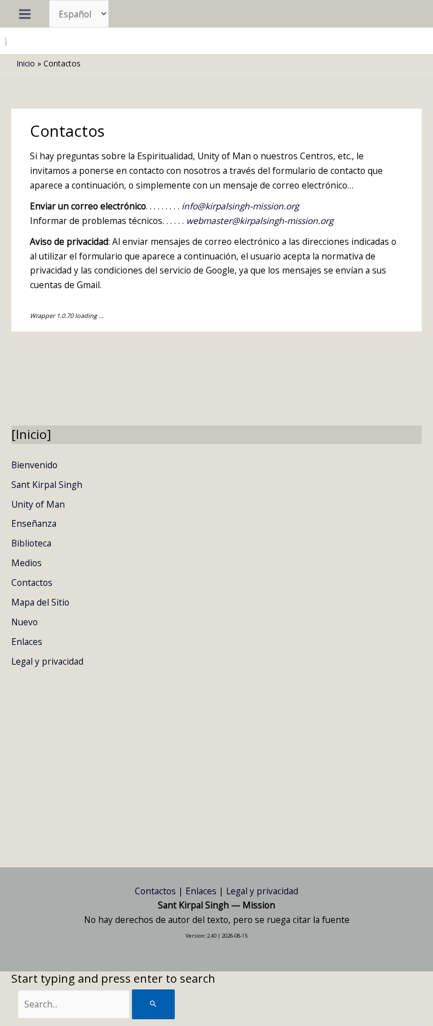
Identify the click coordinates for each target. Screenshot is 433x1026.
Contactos (31, 582)
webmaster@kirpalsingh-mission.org (259, 220)
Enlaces (26, 641)
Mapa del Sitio (40, 602)
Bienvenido (34, 465)
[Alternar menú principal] (24, 14)
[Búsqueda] (153, 1004)
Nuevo (24, 622)
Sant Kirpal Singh (46, 484)
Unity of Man (38, 504)
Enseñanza (33, 523)
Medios (26, 563)
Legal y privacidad (47, 661)
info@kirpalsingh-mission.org (240, 206)
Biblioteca (31, 543)
